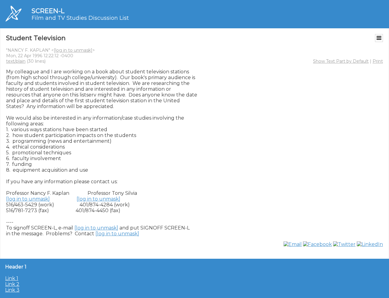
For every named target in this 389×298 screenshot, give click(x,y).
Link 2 (12, 284)
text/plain (16, 61)
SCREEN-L (48, 11)
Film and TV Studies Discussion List (80, 18)
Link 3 (12, 290)
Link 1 (11, 278)
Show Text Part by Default (341, 61)
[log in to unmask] (73, 50)
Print (378, 61)
